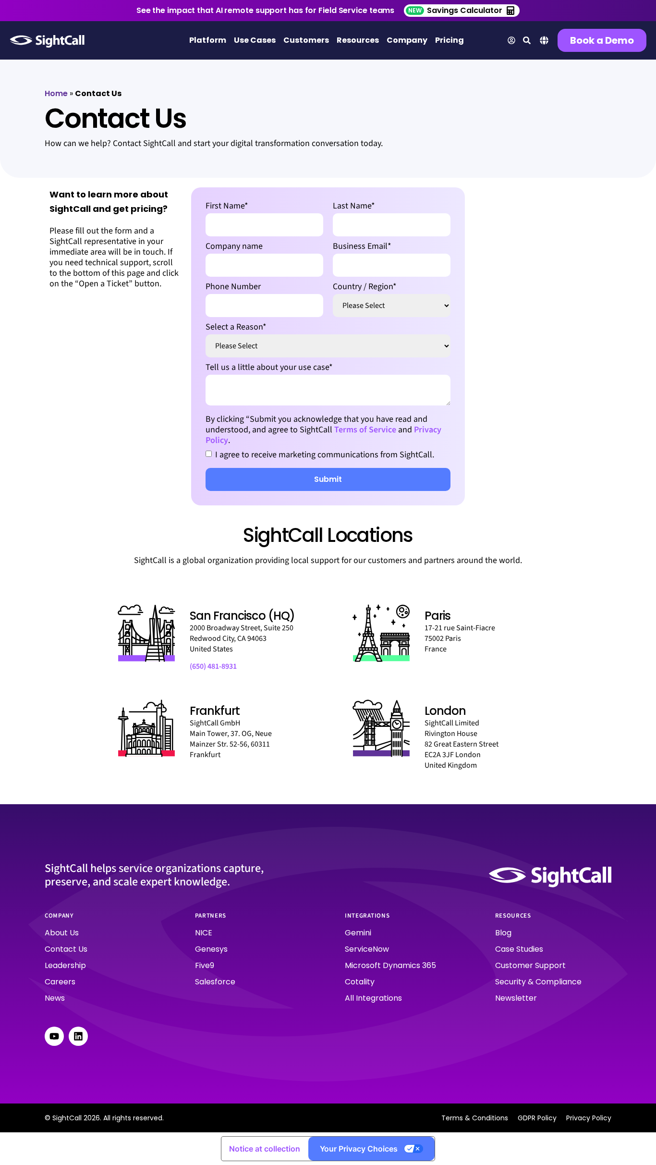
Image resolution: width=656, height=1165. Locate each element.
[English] (544, 43)
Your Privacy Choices (359, 1148)
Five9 (204, 965)
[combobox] (544, 42)
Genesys (211, 949)
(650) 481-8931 (213, 666)
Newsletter (516, 998)
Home (56, 93)
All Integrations (373, 998)
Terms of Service (365, 430)
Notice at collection (264, 1148)
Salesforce (215, 981)
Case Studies (519, 949)
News (55, 998)
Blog (503, 932)
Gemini (358, 932)
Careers (60, 981)
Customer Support (530, 965)
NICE (203, 932)
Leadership (65, 965)
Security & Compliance (538, 981)
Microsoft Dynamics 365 (390, 965)
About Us (62, 932)
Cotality (360, 981)
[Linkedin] (78, 1036)
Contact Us (66, 949)
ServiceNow (367, 949)
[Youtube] (54, 1036)
